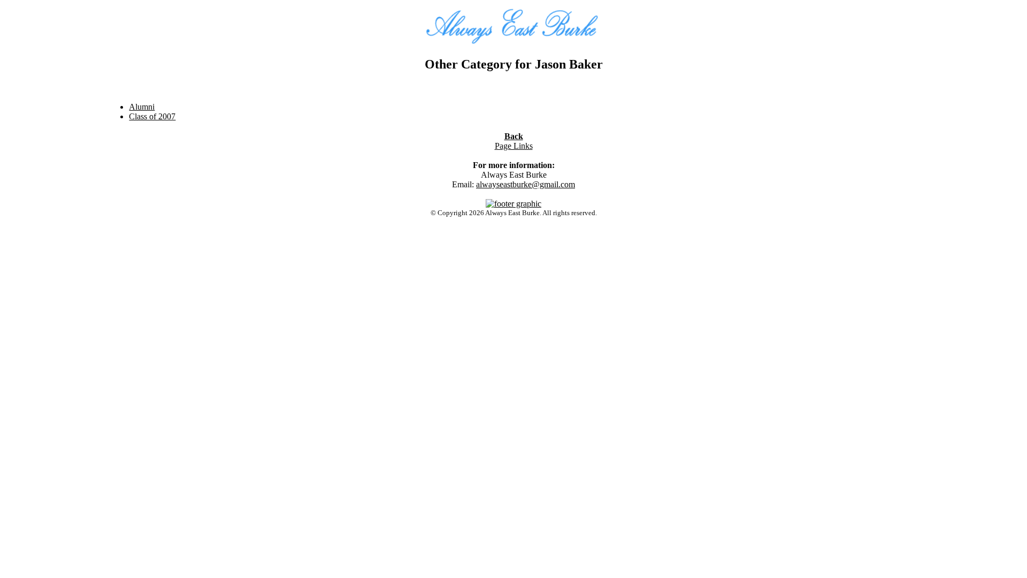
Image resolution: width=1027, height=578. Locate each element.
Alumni (142, 106)
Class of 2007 (152, 116)
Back (513, 136)
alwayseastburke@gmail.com (525, 184)
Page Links (514, 145)
